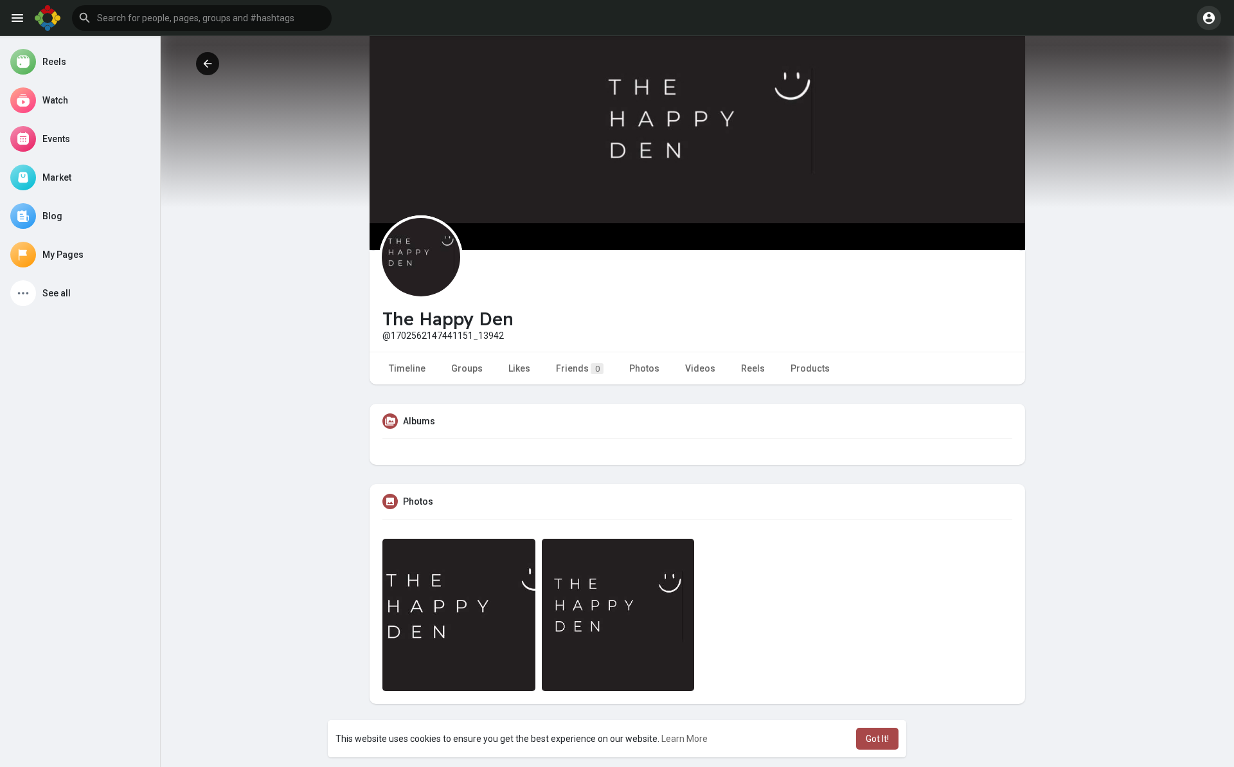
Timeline (407, 368)
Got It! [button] (877, 739)
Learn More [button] (684, 739)
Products (810, 368)
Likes (519, 368)
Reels (753, 368)
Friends (578, 368)
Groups (467, 368)
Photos (644, 368)
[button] (202, 18)
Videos (700, 368)
